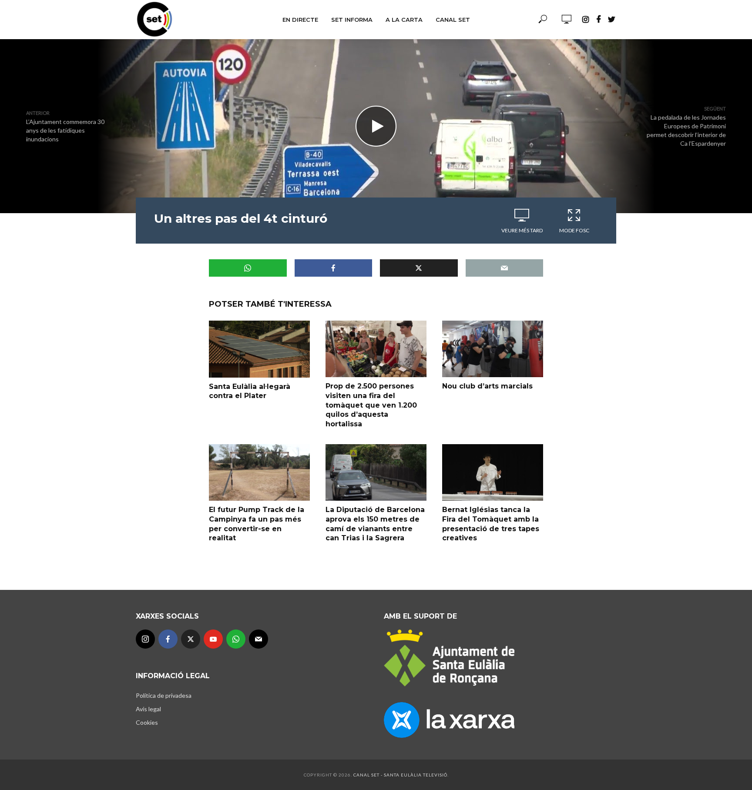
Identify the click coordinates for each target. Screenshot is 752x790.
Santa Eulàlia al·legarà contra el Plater (249, 391)
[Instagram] (145, 639)
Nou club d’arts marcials (487, 386)
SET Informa (352, 19)
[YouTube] (213, 639)
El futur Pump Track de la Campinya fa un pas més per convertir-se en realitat (256, 523)
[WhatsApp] (235, 639)
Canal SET (453, 19)
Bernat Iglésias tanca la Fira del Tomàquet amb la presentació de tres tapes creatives (490, 523)
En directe (300, 19)
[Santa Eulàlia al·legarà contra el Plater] (259, 349)
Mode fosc (574, 230)
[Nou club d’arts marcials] (492, 349)
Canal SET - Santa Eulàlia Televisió (400, 774)
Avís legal (148, 709)
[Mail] (258, 639)
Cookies (147, 722)
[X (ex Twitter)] (190, 639)
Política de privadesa (163, 695)
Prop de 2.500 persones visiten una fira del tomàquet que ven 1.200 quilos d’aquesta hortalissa (371, 405)
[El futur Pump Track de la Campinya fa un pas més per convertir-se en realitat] (259, 472)
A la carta (404, 19)
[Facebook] (168, 639)
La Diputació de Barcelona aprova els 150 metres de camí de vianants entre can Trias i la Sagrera (375, 523)
